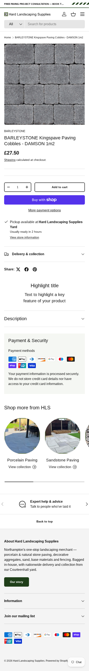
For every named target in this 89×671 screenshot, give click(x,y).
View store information (24, 237)
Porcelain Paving (22, 460)
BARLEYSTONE (14, 131)
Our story (16, 582)
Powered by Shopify (57, 660)
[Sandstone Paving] (63, 436)
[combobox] (44, 24)
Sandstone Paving (62, 460)
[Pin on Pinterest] (35, 269)
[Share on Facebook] (26, 269)
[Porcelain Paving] (22, 436)
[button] (73, 14)
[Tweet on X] (18, 269)
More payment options (44, 210)
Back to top (44, 521)
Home (7, 37)
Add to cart (59, 187)
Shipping (10, 159)
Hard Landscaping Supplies (28, 660)
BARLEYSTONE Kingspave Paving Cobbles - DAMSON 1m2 (49, 37)
